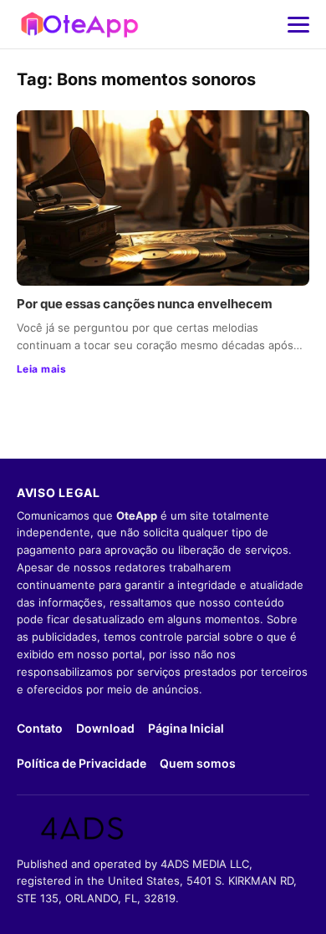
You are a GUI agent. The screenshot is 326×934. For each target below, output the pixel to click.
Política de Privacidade (81, 763)
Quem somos (198, 763)
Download (105, 728)
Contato (40, 728)
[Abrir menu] (298, 24)
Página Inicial (186, 728)
